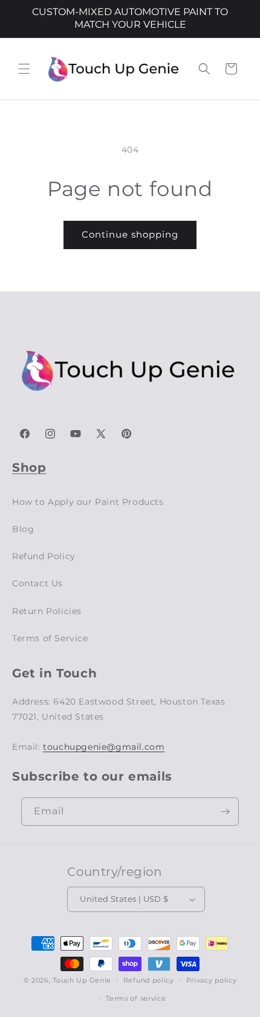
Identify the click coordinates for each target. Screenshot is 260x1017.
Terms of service (136, 998)
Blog (23, 529)
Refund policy (148, 980)
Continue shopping (130, 234)
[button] (24, 68)
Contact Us (37, 583)
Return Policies (47, 611)
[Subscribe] (225, 811)
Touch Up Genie (82, 980)
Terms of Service (50, 638)
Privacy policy (211, 980)
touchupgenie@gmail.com (103, 746)
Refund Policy (44, 556)
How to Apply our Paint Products (88, 501)
